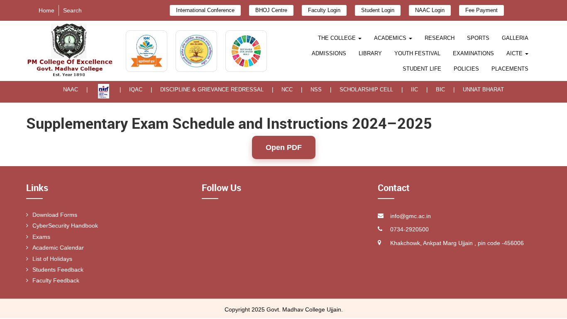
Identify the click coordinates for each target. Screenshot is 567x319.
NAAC (70, 89)
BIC (440, 89)
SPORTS (478, 38)
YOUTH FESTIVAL (417, 53)
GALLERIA (515, 38)
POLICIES (466, 69)
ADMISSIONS (329, 53)
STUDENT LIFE (422, 69)
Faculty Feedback (55, 280)
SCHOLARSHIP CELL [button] (366, 89)
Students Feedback (57, 269)
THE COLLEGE (337, 38)
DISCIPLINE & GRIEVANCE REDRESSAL (212, 89)
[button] (103, 91)
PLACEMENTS (509, 69)
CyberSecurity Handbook (65, 225)
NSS (316, 89)
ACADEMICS (391, 38)
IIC (414, 89)
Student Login (377, 10)
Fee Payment (481, 10)
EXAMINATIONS (473, 53)
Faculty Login (324, 10)
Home (46, 10)
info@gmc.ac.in (410, 216)
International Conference (205, 10)
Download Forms (54, 214)
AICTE (515, 53)
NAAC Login (430, 10)
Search (72, 10)
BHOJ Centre (271, 10)
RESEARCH (440, 38)
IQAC (135, 89)
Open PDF (284, 147)
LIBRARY (370, 53)
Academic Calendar (58, 247)
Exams (41, 236)
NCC (287, 89)
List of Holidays (52, 258)
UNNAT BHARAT (483, 89)
